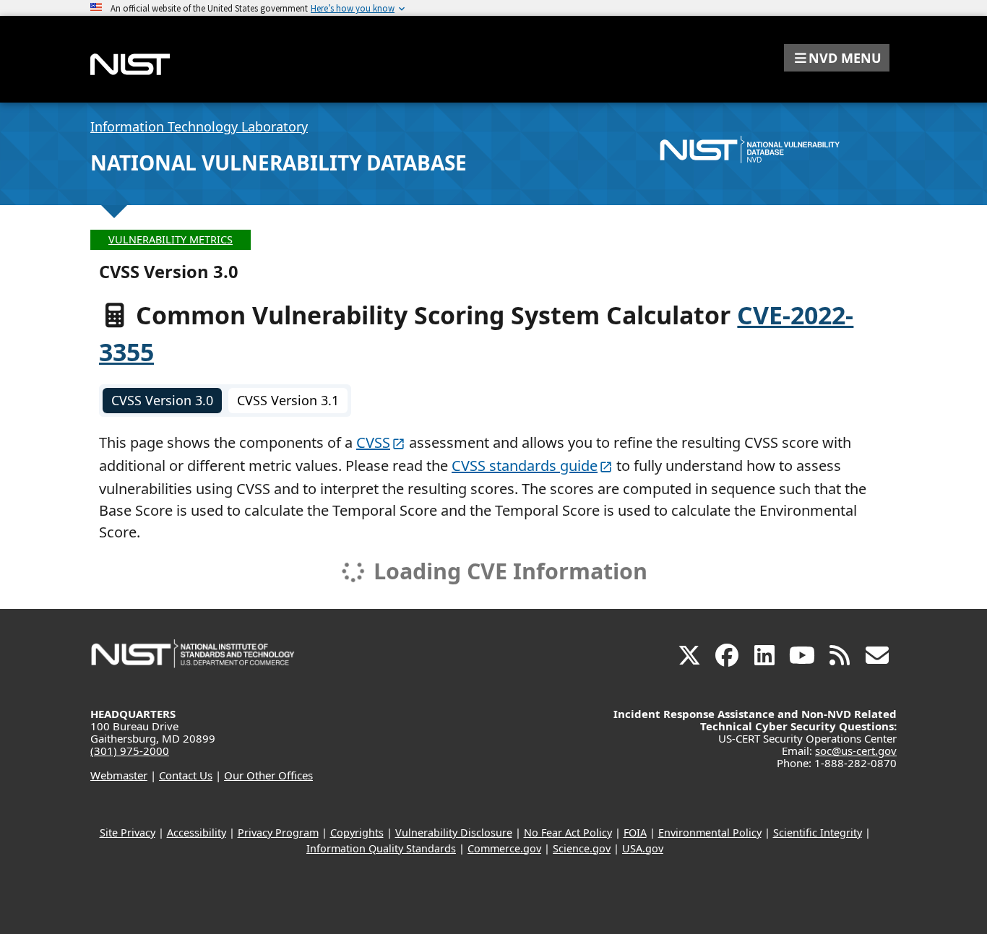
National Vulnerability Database (278, 162)
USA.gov (642, 848)
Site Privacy (127, 832)
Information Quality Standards (381, 848)
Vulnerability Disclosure (453, 832)
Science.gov (582, 848)
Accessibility (196, 832)
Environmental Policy (710, 832)
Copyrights (357, 832)
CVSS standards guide (525, 465)
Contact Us (185, 775)
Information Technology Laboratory (199, 126)
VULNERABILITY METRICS (170, 239)
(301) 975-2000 (129, 750)
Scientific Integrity (817, 832)
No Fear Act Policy (568, 832)
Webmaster (118, 775)
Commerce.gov (504, 848)
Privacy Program (278, 832)
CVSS (373, 442)
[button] (836, 58)
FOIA (635, 832)
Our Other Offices (268, 775)
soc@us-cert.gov (856, 750)
